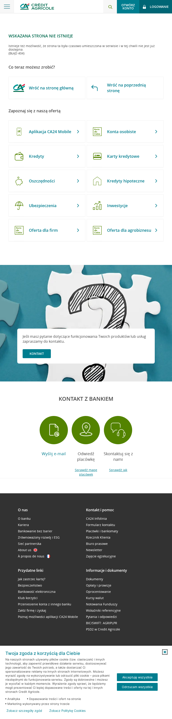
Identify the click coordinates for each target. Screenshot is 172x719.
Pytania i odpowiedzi (101, 617)
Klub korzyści (28, 598)
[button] (165, 652)
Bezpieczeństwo (30, 585)
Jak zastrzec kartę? (31, 579)
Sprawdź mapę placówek (86, 472)
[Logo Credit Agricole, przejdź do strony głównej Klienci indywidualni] (37, 6)
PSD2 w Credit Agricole (103, 629)
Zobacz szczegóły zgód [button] (24, 711)
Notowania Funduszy (101, 604)
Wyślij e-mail (54, 453)
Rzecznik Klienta (98, 537)
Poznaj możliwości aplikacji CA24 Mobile (48, 617)
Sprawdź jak (118, 470)
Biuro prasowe (97, 543)
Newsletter (94, 550)
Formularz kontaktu (100, 525)
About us (24, 550)
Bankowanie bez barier (35, 531)
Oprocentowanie (98, 591)
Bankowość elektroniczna (37, 591)
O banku (24, 518)
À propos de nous (31, 556)
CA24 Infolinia (96, 518)
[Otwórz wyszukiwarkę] (110, 6)
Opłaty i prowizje (98, 585)
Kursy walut (95, 598)
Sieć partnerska (29, 543)
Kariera (23, 525)
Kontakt (37, 353)
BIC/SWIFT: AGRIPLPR (101, 623)
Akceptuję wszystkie (137, 677)
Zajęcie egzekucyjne (101, 556)
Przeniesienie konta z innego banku (44, 604)
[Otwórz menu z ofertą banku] (7, 6)
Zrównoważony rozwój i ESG (39, 537)
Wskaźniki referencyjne (103, 610)
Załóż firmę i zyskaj (32, 610)
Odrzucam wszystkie (137, 687)
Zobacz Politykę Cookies (67, 711)
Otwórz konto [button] (128, 6)
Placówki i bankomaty (102, 531)
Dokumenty (94, 579)
